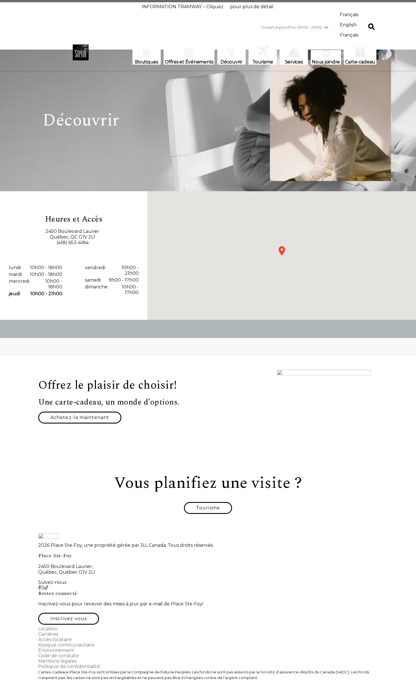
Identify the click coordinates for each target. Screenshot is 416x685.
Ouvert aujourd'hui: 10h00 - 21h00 (291, 27)
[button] (371, 27)
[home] (80, 55)
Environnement (56, 650)
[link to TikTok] (46, 587)
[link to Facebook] (39, 587)
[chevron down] (326, 27)
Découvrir (231, 62)
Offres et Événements (189, 62)
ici (227, 6)
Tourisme (262, 62)
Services (294, 62)
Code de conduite (58, 655)
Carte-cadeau (360, 62)
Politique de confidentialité (69, 666)
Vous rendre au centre (73, 253)
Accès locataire (55, 639)
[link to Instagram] (42, 587)
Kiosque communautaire (66, 645)
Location (47, 628)
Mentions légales (57, 661)
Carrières (48, 634)
